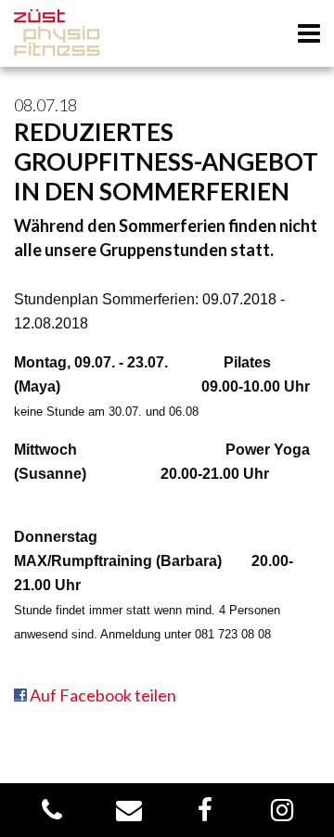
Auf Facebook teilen (101, 695)
